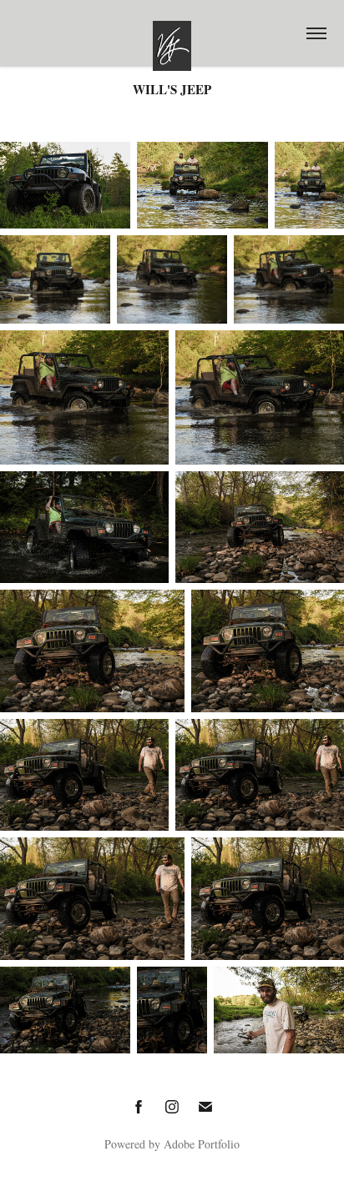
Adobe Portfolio (202, 1144)
